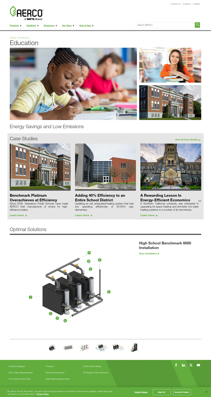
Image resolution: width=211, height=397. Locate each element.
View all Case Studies (186, 139)
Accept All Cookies (182, 392)
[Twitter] (191, 365)
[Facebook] (176, 365)
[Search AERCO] (197, 25)
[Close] (206, 392)
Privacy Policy (42, 394)
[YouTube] (198, 365)
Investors (187, 4)
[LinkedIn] (183, 365)
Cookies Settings (141, 392)
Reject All (161, 392)
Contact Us (176, 4)
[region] (105, 392)
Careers (196, 4)
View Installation (148, 253)
